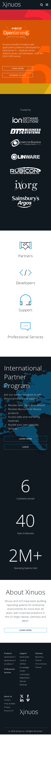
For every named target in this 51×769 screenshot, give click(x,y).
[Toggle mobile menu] (47, 4)
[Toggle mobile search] (41, 4)
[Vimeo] (28, 700)
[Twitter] (21, 696)
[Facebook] (28, 696)
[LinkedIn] (21, 700)
